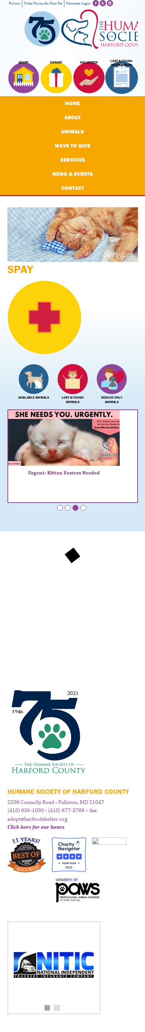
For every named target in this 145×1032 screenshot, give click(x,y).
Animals (72, 131)
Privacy (14, 3)
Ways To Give (72, 145)
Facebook (96, 3)
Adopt (23, 62)
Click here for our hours (35, 827)
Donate (56, 62)
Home (72, 103)
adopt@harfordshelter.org (37, 819)
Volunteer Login (78, 3)
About (72, 117)
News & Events (72, 174)
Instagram (110, 3)
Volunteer (89, 62)
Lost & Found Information (121, 63)
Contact (72, 188)
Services (72, 159)
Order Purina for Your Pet (43, 3)
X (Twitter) (103, 3)
